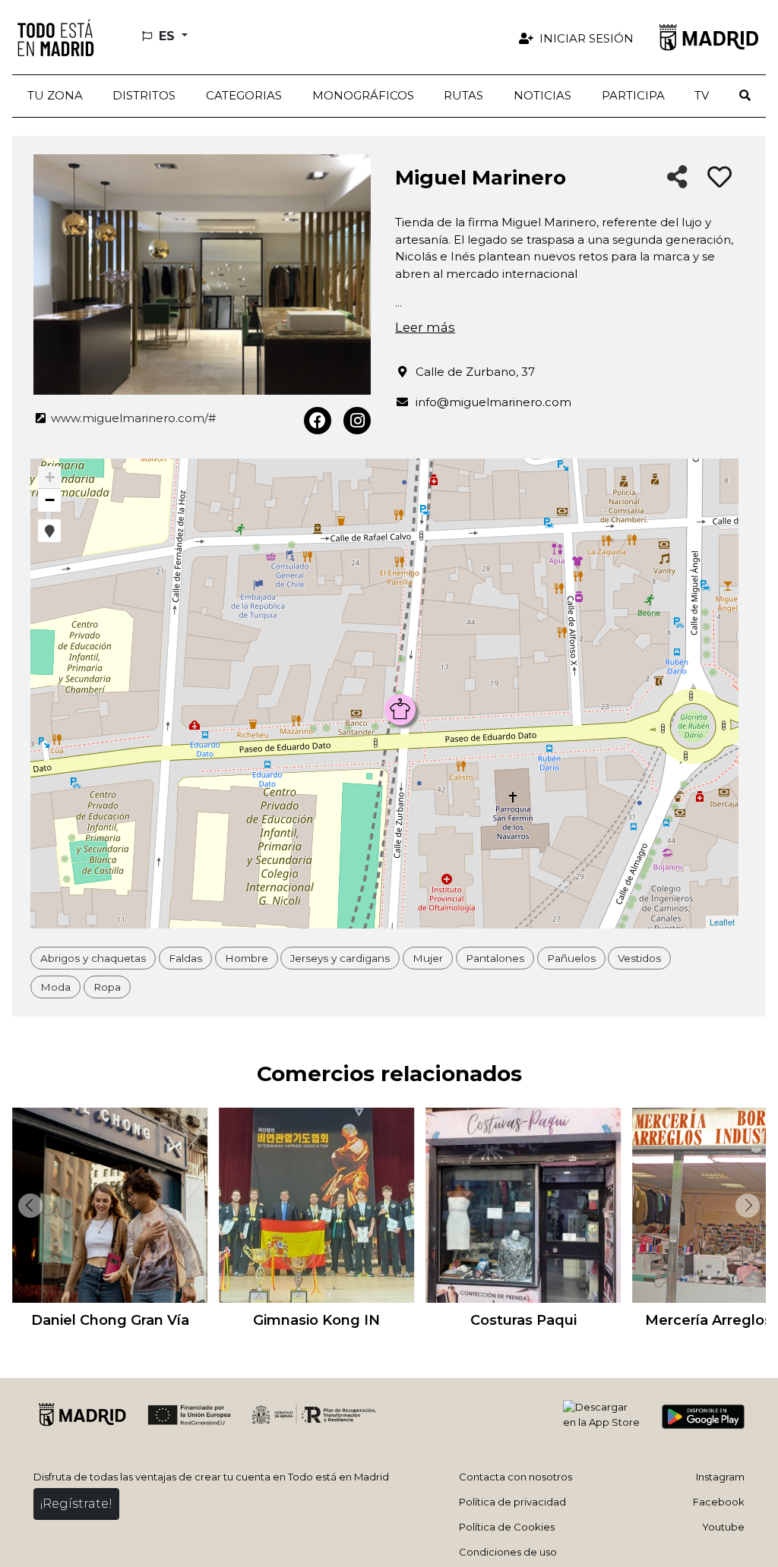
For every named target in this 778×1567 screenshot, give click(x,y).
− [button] (50, 499)
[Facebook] (317, 420)
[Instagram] (357, 420)
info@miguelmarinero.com (493, 402)
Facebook (719, 1502)
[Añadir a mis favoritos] (719, 178)
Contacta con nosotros (515, 1477)
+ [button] (50, 477)
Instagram (720, 1477)
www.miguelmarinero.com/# (132, 418)
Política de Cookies (507, 1527)
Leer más (425, 327)
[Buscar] (745, 96)
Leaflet (722, 922)
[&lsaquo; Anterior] (27, 1205)
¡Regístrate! (76, 1503)
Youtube (723, 1527)
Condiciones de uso (508, 1552)
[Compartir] (677, 178)
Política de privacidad (512, 1502)
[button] (144, 96)
